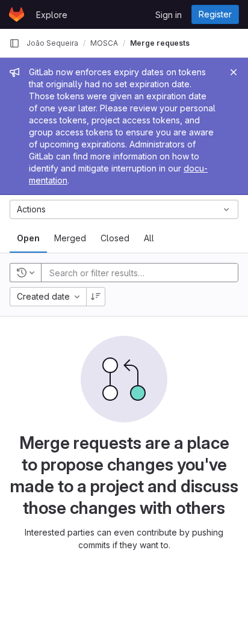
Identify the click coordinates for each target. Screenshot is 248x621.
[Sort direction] (95, 296)
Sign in (168, 15)
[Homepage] (16, 14)
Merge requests (160, 43)
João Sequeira (52, 43)
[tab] (28, 238)
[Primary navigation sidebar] (14, 43)
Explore (51, 15)
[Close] (233, 72)
